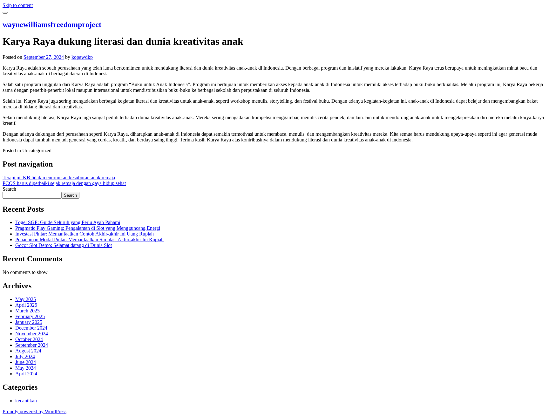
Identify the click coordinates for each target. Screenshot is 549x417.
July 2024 (25, 356)
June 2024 (25, 362)
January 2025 (28, 322)
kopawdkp (82, 57)
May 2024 (25, 368)
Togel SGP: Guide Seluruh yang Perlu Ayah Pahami (67, 222)
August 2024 (28, 350)
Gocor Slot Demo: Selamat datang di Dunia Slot (63, 245)
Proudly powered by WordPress (34, 411)
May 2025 (25, 299)
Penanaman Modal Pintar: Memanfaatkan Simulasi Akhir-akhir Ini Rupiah (89, 239)
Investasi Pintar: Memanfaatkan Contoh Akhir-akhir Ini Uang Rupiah (84, 233)
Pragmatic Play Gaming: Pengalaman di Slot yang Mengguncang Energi (87, 228)
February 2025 (30, 316)
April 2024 (26, 373)
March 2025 (27, 310)
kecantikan (26, 400)
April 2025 (26, 305)
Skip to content (18, 5)
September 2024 (31, 345)
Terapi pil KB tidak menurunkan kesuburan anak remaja (59, 177)
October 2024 (29, 339)
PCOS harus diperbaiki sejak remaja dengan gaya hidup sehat (64, 183)
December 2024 (31, 328)
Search (9, 189)
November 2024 (31, 333)
